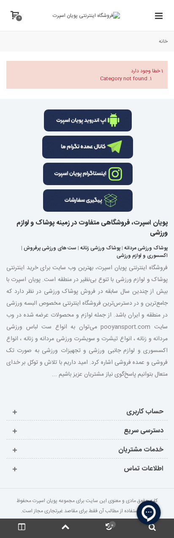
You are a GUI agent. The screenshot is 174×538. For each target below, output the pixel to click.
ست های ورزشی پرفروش (50, 248)
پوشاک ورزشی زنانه (100, 248)
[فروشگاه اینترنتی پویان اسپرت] (86, 15)
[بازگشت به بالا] (65, 528)
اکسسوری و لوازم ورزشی (142, 255)
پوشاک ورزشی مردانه (146, 248)
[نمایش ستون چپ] (22, 528)
